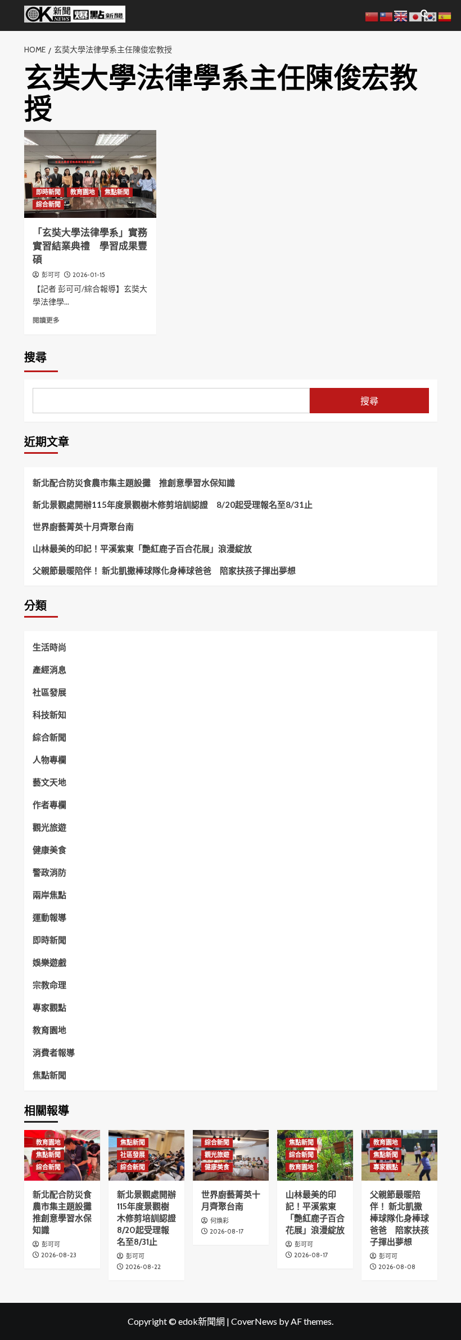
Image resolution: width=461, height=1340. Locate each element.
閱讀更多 (46, 320)
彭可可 (51, 274)
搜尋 (35, 357)
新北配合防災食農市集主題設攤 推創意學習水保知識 (134, 482)
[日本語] (416, 15)
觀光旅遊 (49, 827)
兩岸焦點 (49, 895)
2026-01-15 (89, 275)
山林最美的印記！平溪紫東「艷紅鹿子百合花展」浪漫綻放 (142, 548)
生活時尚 (49, 647)
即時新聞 (48, 192)
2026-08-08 (396, 1267)
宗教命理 (49, 985)
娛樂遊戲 (49, 962)
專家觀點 (49, 1007)
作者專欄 (49, 804)
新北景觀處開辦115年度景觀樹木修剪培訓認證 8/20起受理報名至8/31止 (173, 504)
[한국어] (430, 15)
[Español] (445, 15)
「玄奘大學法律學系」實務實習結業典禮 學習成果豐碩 (90, 246)
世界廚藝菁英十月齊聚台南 (83, 526)
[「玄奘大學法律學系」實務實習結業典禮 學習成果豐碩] (90, 174)
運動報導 (49, 917)
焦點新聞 (117, 192)
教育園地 (82, 192)
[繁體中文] (386, 15)
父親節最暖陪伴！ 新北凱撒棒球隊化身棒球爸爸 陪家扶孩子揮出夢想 (164, 570)
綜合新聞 (48, 204)
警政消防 (49, 872)
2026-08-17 (227, 1231)
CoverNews (254, 1321)
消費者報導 (54, 1052)
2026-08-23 (58, 1255)
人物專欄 (49, 759)
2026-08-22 (143, 1267)
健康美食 (49, 850)
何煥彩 (219, 1220)
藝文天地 (49, 782)
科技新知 (49, 714)
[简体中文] (372, 15)
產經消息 (49, 669)
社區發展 (49, 692)
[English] (401, 15)
